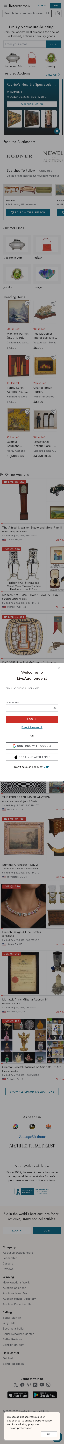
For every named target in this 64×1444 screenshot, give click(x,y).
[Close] (59, 668)
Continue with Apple (34, 757)
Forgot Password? (32, 727)
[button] (55, 708)
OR (32, 736)
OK (49, 1434)
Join (47, 766)
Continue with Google (34, 745)
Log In (32, 719)
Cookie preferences (20, 1428)
